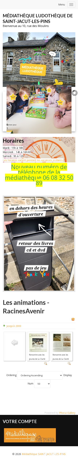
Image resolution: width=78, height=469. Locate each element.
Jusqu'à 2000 (13, 326)
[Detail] (45, 363)
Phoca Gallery (67, 413)
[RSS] (72, 319)
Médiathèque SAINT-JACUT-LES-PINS (44, 454)
